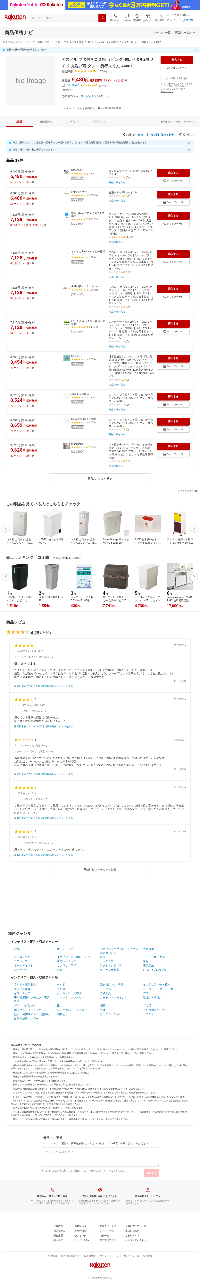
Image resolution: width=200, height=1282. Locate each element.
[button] (126, 18)
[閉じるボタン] (196, 50)
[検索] (102, 18)
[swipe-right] (194, 528)
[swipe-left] (6, 528)
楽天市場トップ (11, 42)
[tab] (19, 122)
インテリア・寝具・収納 (36, 42)
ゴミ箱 (56, 42)
